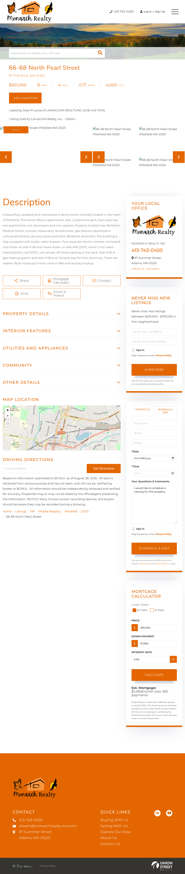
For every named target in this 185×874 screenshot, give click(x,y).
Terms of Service (162, 563)
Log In (147, 11)
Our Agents (152, 269)
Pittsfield (71, 511)
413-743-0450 (123, 12)
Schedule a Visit (165, 411)
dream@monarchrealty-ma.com (48, 826)
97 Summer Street (35, 835)
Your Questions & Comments (150, 481)
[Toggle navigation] (175, 11)
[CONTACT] (25, 98)
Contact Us (138, 269)
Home (7, 511)
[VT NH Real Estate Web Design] (162, 865)
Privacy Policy (163, 355)
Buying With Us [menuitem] (114, 820)
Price (136, 620)
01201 (85, 511)
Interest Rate (142, 652)
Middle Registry (49, 511)
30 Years (142, 610)
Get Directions (103, 468)
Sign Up (160, 11)
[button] (100, 53)
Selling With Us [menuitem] (114, 826)
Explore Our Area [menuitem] (115, 832)
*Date (135, 451)
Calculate (154, 675)
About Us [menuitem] (108, 838)
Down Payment (143, 636)
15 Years (159, 610)
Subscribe (154, 369)
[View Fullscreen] (7, 423)
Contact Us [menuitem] (110, 844)
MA (32, 511)
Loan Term (140, 604)
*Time (135, 466)
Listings (20, 511)
